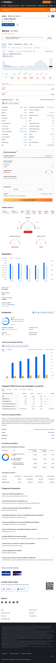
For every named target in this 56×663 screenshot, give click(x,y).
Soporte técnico (33, 616)
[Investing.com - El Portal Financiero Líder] (8, 2)
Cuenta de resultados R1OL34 (12, 342)
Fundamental (18, 44)
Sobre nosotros (33, 610)
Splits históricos (37, 47)
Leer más (4, 425)
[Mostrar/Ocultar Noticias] (34, 51)
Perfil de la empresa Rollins (11, 415)
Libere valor (50, 84)
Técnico (25, 44)
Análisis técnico (7, 207)
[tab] (6, 212)
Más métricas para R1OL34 (47, 99)
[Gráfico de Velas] (3, 51)
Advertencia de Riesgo (26, 653)
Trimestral (9, 349)
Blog (2, 610)
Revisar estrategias (49, 38)
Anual (3, 349)
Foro (31, 44)
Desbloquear (23, 408)
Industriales (51, 432)
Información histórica (27, 47)
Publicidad (31, 613)
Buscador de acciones (13, 5)
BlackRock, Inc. (6, 482)
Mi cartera (3, 616)
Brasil (52, 438)
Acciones (3, 5)
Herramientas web (5, 619)
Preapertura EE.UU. (31, 5)
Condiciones (4, 653)
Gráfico (10, 44)
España (23, 5)
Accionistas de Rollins (10, 443)
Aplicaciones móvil (5, 613)
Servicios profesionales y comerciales (44, 429)
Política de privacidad (14, 653)
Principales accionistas (16, 47)
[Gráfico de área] (5, 51)
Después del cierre (43, 5)
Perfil (9, 47)
